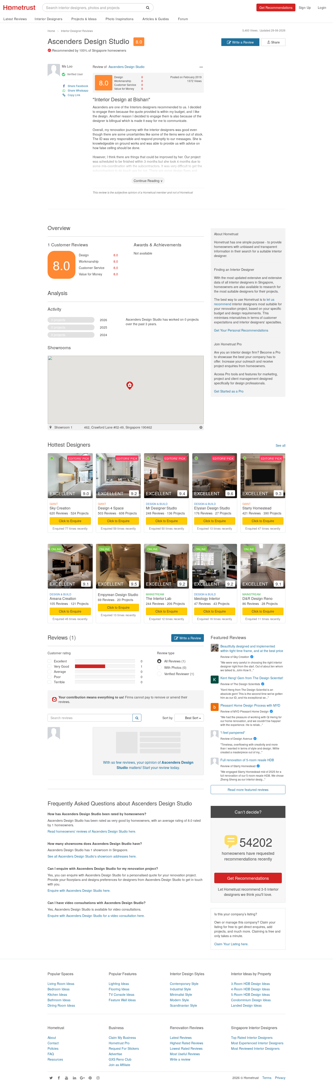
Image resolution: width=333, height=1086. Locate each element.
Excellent (60, 661)
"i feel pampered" (232, 732)
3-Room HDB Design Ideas (250, 983)
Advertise (115, 1054)
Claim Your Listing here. (231, 944)
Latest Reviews (15, 19)
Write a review (180, 1059)
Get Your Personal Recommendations (241, 330)
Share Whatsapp (78, 90)
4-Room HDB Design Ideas (250, 989)
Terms (266, 1077)
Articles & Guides (155, 19)
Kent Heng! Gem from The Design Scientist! (251, 678)
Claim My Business (122, 1037)
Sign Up (305, 7)
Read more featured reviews (248, 789)
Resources (55, 1059)
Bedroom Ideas (59, 989)
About (52, 1037)
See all (280, 445)
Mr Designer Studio (161, 508)
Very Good (61, 666)
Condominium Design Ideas (251, 1000)
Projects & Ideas (84, 19)
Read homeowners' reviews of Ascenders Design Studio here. (92, 831)
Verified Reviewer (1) (179, 673)
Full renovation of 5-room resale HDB (247, 760)
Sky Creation (60, 508)
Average (60, 671)
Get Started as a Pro (229, 391)
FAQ (51, 1054)
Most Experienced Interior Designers (257, 1043)
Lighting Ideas (119, 983)
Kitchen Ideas (57, 994)
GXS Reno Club (120, 1059)
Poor (57, 676)
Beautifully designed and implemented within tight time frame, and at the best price (251, 648)
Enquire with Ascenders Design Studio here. (79, 890)
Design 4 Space (111, 508)
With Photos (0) (175, 667)
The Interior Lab (158, 598)
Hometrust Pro (119, 1043)
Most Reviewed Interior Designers (255, 1048)
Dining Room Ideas (61, 1005)
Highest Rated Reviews (186, 1043)
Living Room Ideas (61, 983)
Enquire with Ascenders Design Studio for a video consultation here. (96, 915)
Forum (183, 19)
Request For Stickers (124, 1048)
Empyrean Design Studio (118, 594)
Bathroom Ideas (59, 1000)
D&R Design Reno (257, 598)
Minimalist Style (181, 994)
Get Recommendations (275, 7)
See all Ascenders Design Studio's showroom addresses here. (92, 856)
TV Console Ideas (121, 994)
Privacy (280, 1077)
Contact (53, 1043)
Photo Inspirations (119, 19)
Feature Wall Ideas (122, 1000)
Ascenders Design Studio (88, 40)
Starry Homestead (256, 508)
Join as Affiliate (119, 1064)
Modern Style (179, 1000)
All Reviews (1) (175, 661)
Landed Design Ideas (246, 1005)
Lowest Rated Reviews (186, 1048)
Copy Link (74, 95)
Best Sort (192, 717)
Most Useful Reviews (185, 1054)
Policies (53, 1048)
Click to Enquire (70, 521)
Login (322, 7)
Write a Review (242, 42)
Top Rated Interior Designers (252, 1037)
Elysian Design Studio (212, 508)
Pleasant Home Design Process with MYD (250, 705)
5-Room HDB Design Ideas (250, 994)
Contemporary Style (184, 983)
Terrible (59, 682)
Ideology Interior (207, 598)
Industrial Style (180, 989)
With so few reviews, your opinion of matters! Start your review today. (148, 765)
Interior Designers (48, 19)
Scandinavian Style (183, 1005)
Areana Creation (63, 598)
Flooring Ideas (119, 989)
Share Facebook (78, 86)
